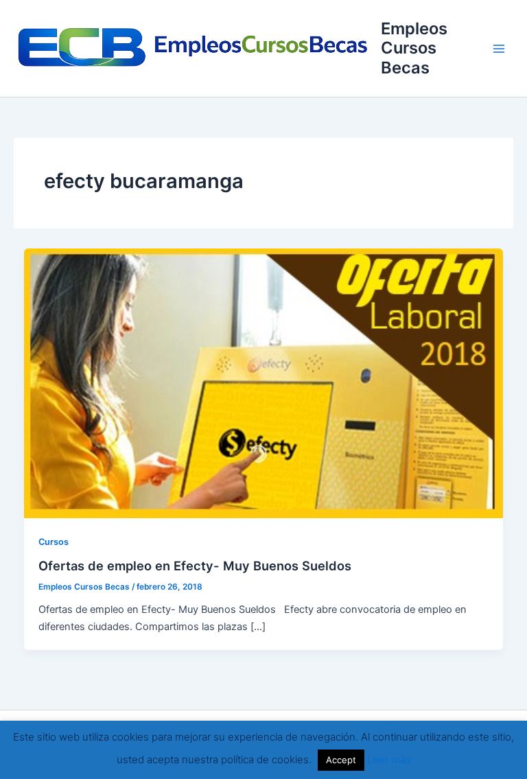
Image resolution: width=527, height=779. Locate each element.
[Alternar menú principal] (498, 48)
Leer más (389, 759)
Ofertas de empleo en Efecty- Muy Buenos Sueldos (194, 565)
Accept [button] (341, 759)
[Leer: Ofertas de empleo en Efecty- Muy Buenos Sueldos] (264, 383)
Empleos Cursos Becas (414, 48)
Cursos (53, 542)
